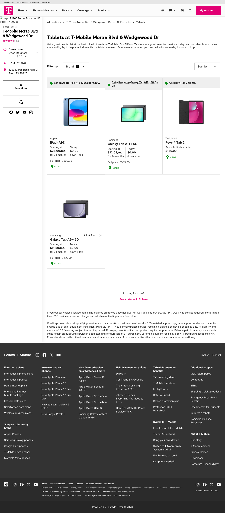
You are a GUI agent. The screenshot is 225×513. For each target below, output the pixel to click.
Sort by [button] (207, 66)
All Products (123, 22)
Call (21, 101)
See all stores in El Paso (134, 299)
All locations (54, 22)
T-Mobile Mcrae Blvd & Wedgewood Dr (88, 22)
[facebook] (11, 112)
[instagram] (31, 112)
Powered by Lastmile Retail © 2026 (112, 506)
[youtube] (24, 112)
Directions (21, 86)
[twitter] (18, 112)
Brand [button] (70, 66)
